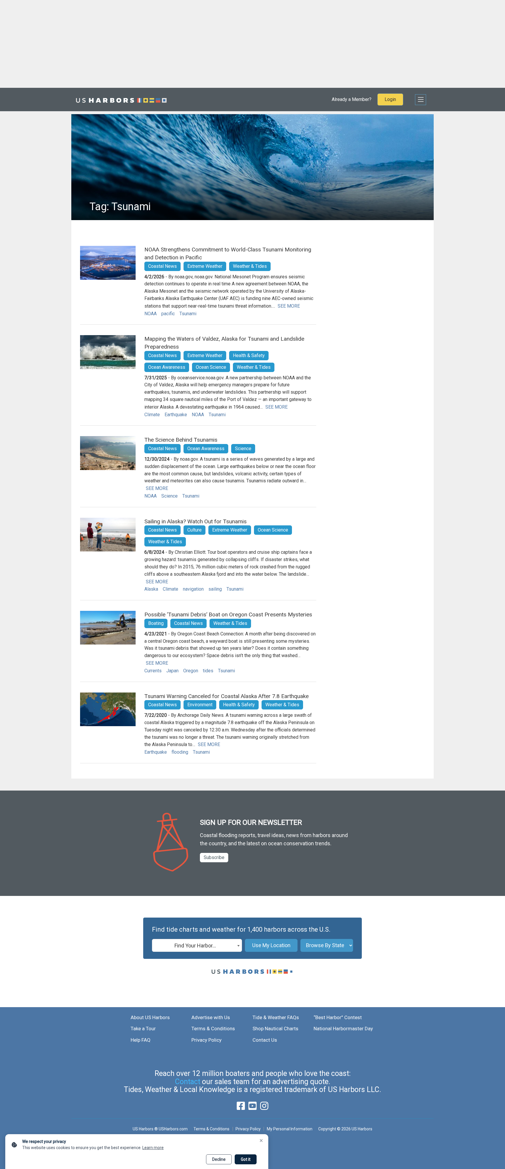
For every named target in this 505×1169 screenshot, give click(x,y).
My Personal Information (289, 1129)
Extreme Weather (204, 266)
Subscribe (214, 857)
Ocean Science (211, 367)
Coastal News (162, 266)
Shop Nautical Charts (275, 1028)
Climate (152, 414)
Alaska (151, 589)
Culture (194, 530)
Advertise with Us (210, 1017)
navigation (193, 589)
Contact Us (264, 1040)
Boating (156, 623)
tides (208, 670)
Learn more (153, 1147)
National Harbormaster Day (343, 1028)
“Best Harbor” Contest (338, 1017)
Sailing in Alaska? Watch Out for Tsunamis (195, 521)
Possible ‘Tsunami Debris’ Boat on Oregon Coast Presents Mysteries (228, 614)
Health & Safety (249, 355)
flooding (180, 752)
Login (390, 99)
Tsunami (187, 313)
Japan (172, 670)
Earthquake (176, 414)
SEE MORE (289, 306)
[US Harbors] (121, 99)
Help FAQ (141, 1040)
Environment (199, 704)
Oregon (190, 670)
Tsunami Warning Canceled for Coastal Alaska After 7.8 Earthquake (226, 696)
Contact (187, 1081)
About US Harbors (150, 1017)
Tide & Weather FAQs (275, 1017)
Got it (245, 1159)
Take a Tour (143, 1028)
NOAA (150, 313)
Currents (153, 670)
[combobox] (197, 945)
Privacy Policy (206, 1040)
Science (243, 448)
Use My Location (271, 945)
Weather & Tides (250, 266)
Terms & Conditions (213, 1028)
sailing (215, 589)
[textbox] (197, 945)
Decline (219, 1159)
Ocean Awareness (166, 367)
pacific (168, 313)
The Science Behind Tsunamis (180, 439)
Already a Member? (351, 99)
